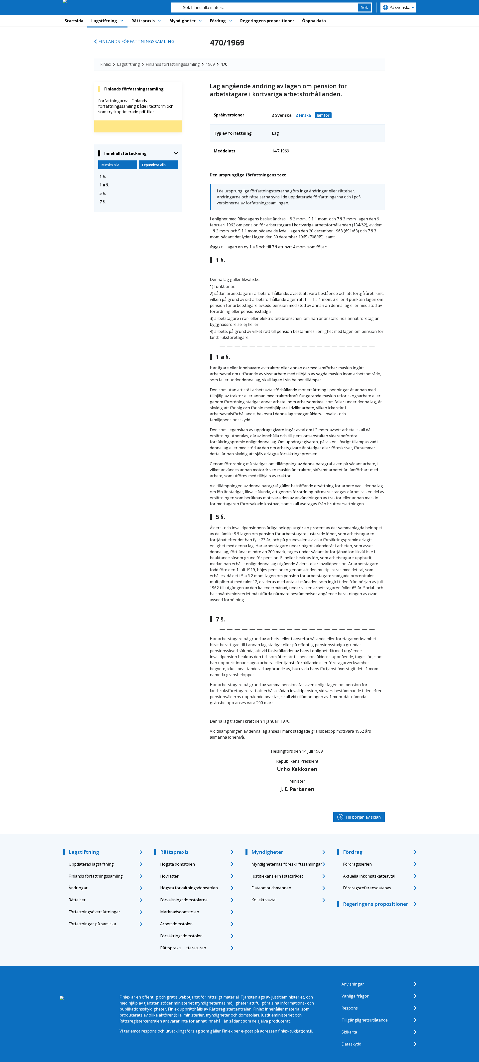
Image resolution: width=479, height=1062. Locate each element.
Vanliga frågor (355, 996)
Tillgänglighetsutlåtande (365, 1020)
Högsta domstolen (177, 864)
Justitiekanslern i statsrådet (277, 876)
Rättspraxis (143, 20)
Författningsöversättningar (94, 912)
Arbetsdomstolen (176, 924)
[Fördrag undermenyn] (230, 20)
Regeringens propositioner (267, 20)
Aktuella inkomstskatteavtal (369, 876)
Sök (364, 7)
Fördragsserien (357, 864)
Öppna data (314, 20)
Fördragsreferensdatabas (367, 888)
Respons (350, 1008)
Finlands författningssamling (136, 41)
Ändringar (78, 888)
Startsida (74, 20)
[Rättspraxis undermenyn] (159, 20)
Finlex (105, 64)
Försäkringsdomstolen (181, 936)
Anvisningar (353, 984)
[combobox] (264, 7)
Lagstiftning (104, 20)
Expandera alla (154, 164)
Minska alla (110, 164)
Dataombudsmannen (271, 888)
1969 (210, 64)
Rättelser (77, 900)
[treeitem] (138, 176)
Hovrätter (169, 876)
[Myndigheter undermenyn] (200, 20)
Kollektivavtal (263, 900)
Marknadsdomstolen (179, 912)
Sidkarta (349, 1032)
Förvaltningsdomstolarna (184, 900)
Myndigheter (182, 20)
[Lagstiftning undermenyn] (121, 20)
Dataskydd (351, 1044)
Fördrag (218, 20)
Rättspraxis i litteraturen (183, 948)
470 (224, 64)
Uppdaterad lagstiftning (91, 864)
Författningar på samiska (92, 924)
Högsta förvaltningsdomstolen (189, 888)
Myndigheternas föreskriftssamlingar (286, 864)
